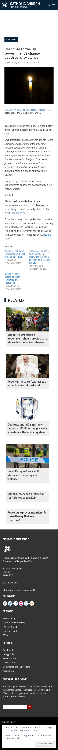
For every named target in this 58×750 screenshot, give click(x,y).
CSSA (5, 635)
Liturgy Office (9, 654)
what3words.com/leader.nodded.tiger (21, 590)
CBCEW (8, 109)
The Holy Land (10, 631)
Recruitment (8, 670)
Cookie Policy (15, 738)
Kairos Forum (9, 658)
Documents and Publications (16, 666)
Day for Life (8, 650)
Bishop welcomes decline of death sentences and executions (13, 278)
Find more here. (19, 213)
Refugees (11, 39)
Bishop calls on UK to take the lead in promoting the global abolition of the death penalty (39, 256)
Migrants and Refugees (25, 109)
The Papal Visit (10, 626)
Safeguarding (9, 618)
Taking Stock (9, 662)
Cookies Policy (8, 721)
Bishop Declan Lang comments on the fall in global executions (14, 253)
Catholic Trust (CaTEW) (14, 622)
